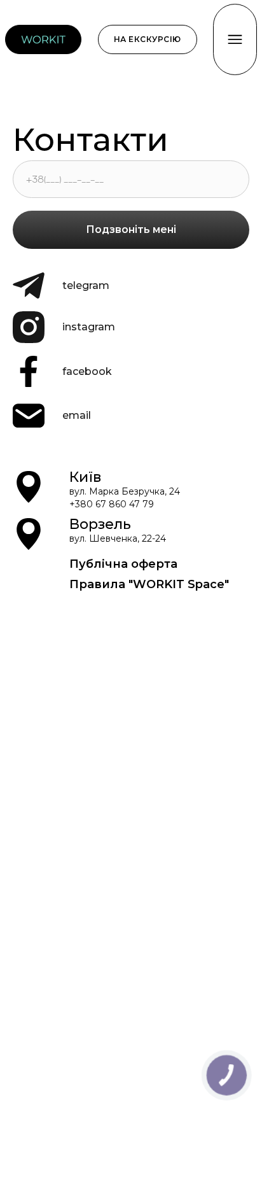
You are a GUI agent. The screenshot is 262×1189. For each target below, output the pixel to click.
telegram (85, 285)
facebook (87, 371)
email (76, 415)
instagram (88, 327)
